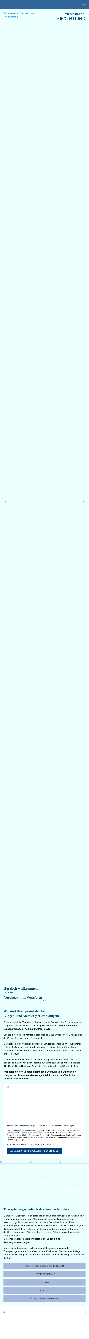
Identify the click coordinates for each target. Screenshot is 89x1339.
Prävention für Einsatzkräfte (45, 1298)
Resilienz (44, 1290)
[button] (84, 4)
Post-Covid (44, 1282)
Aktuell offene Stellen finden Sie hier (34, 1151)
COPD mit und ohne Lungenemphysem (44, 1266)
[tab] (40, 1000)
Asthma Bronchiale (44, 1274)
